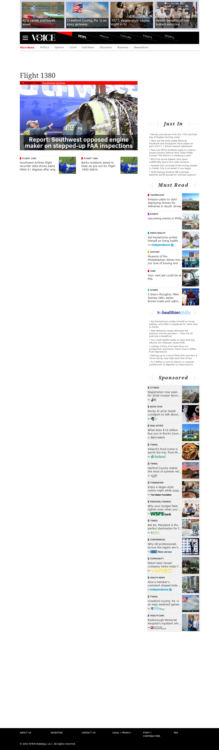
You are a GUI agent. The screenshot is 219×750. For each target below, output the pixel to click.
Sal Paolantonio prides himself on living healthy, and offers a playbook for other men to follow (173, 324)
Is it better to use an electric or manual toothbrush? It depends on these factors (171, 363)
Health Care (157, 615)
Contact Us (88, 732)
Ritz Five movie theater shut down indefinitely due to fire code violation (169, 160)
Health (104, 36)
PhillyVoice (43, 37)
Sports (169, 36)
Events (147, 36)
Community (157, 558)
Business (123, 47)
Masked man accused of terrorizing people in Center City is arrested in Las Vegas (173, 167)
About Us (25, 732)
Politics (44, 47)
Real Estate (156, 425)
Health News (157, 577)
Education (106, 47)
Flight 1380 (32, 83)
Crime (72, 47)
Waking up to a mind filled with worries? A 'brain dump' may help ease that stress (173, 357)
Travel (154, 444)
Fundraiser (157, 482)
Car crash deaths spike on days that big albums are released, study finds (172, 341)
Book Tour (156, 406)
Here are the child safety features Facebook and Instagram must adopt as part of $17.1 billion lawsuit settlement (171, 143)
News (82, 36)
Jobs (153, 270)
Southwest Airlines (53, 83)
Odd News (88, 47)
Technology (157, 194)
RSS (176, 732)
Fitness (154, 387)
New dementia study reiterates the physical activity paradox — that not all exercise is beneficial (171, 333)
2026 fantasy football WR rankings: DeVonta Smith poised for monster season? (172, 173)
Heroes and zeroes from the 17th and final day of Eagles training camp (173, 136)
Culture (125, 36)
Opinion (59, 47)
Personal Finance (160, 501)
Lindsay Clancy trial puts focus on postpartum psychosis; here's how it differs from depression (173, 348)
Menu (25, 37)
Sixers (154, 289)
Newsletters (141, 47)
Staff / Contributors (151, 734)
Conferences (157, 539)
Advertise (57, 732)
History (155, 251)
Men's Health (157, 232)
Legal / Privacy (121, 732)
